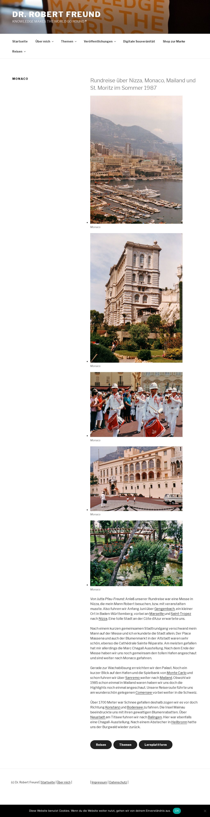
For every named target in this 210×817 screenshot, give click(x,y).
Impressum (99, 782)
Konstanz (113, 707)
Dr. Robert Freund (56, 14)
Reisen (17, 51)
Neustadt (98, 717)
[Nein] (205, 811)
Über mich (42, 41)
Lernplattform (156, 744)
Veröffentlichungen (98, 41)
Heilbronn (179, 722)
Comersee (144, 692)
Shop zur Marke (174, 41)
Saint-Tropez (181, 614)
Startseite (20, 41)
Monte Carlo (176, 673)
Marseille (156, 614)
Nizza (103, 619)
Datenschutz (118, 782)
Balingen (155, 717)
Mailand (166, 678)
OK (177, 810)
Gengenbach (164, 609)
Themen (67, 41)
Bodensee (135, 707)
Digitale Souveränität (139, 41)
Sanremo (132, 678)
